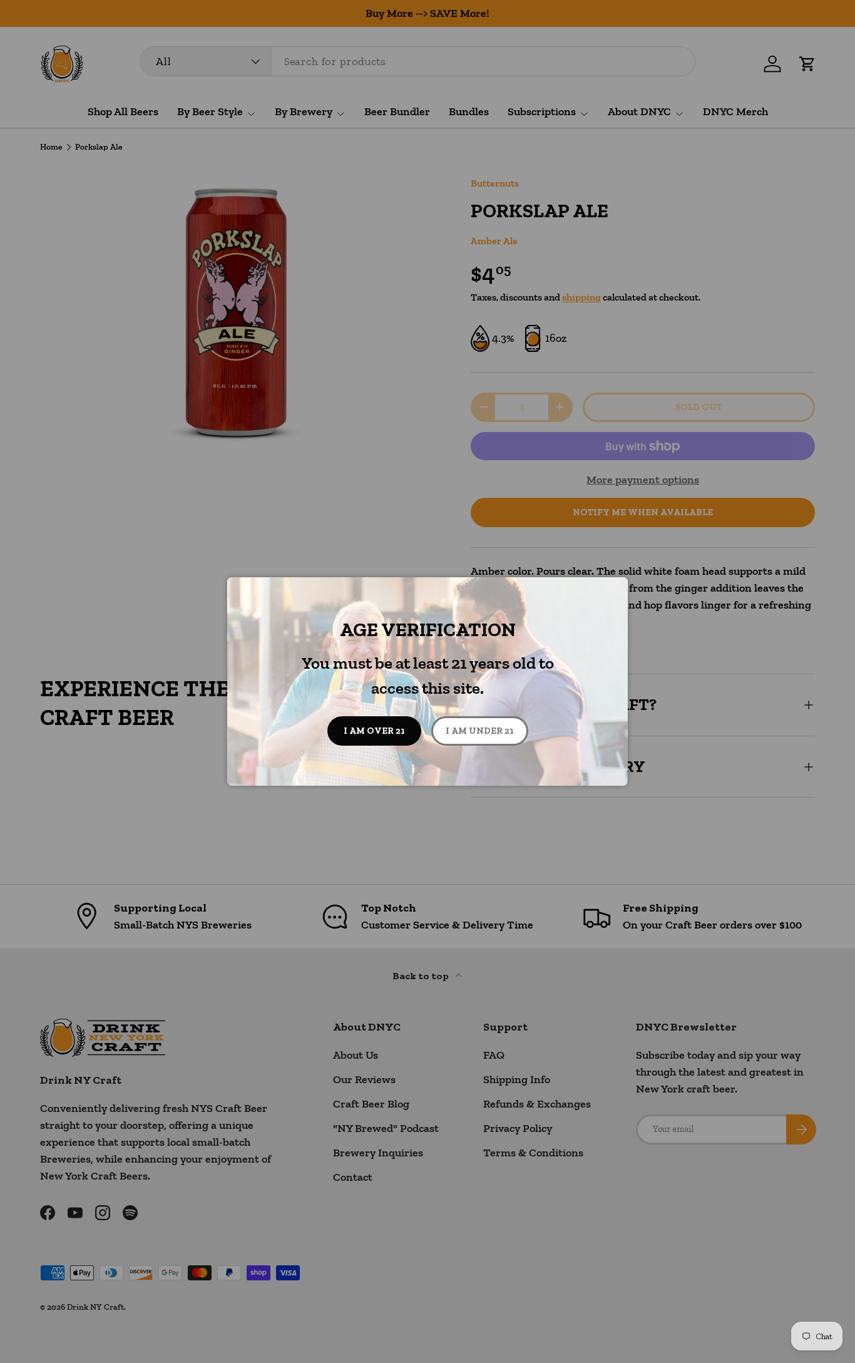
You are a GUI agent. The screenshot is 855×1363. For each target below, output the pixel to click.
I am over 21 (374, 730)
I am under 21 (480, 730)
